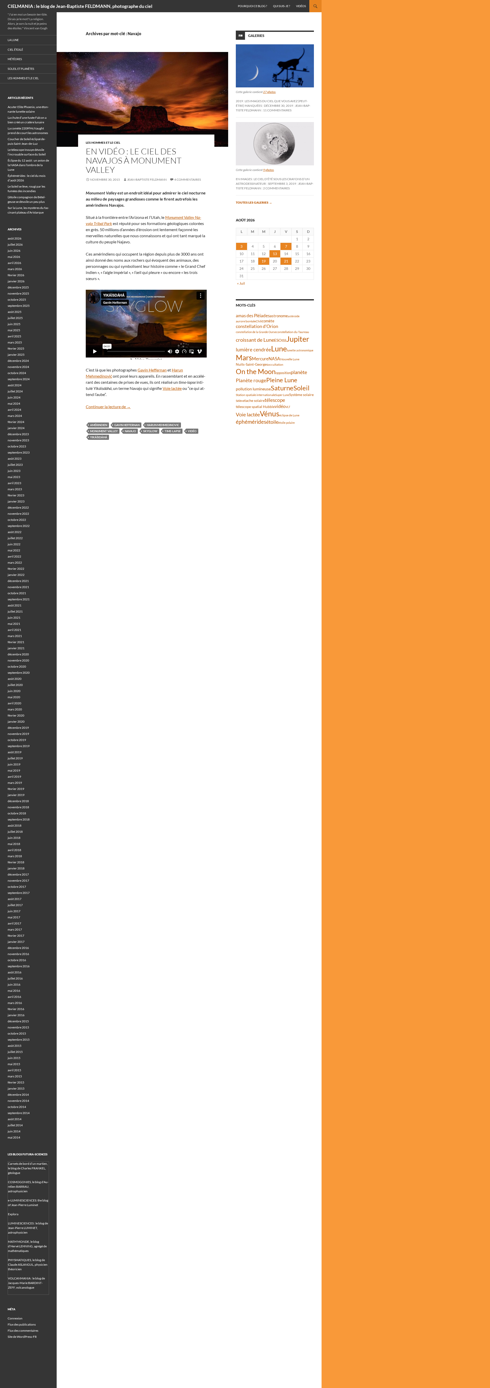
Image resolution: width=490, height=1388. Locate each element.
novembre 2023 (18, 440)
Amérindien (98, 425)
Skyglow (150, 431)
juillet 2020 (15, 685)
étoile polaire (286, 422)
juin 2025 (14, 324)
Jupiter (297, 338)
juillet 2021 (15, 611)
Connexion (15, 1318)
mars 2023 (15, 489)
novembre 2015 (18, 1027)
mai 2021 (14, 624)
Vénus (269, 413)
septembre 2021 (19, 599)
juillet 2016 (15, 978)
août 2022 (14, 532)
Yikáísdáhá (98, 437)
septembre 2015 (19, 1039)
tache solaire (254, 401)
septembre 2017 (19, 893)
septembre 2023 (19, 452)
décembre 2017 (18, 874)
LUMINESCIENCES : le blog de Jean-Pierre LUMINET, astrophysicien (28, 1227)
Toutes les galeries (254, 202)
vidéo (192, 431)
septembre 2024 (19, 379)
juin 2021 (14, 617)
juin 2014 (14, 1131)
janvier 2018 (16, 868)
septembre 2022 (19, 526)
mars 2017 (15, 929)
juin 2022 (14, 544)
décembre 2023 (18, 434)
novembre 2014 (18, 1101)
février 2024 (16, 422)
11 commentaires (277, 110)
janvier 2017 (16, 942)
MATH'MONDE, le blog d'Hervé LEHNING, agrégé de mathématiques (27, 1246)
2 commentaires (276, 188)
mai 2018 (14, 844)
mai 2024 (14, 403)
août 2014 (14, 1119)
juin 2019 (14, 764)
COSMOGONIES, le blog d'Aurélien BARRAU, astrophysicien (28, 1186)
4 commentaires (187, 179)
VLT (288, 406)
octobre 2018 (17, 813)
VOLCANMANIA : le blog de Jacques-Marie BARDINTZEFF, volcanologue (26, 1282)
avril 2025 (14, 336)
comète (268, 321)
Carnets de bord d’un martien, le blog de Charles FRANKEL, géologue (28, 1168)
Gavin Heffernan (152, 369)
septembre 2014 (19, 1113)
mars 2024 (15, 416)
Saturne (282, 388)
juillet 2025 (15, 318)
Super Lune (282, 394)
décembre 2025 (18, 287)
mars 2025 (15, 342)
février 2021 (16, 642)
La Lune (13, 40)
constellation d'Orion (257, 326)
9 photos (268, 170)
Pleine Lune (281, 380)
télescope (275, 400)
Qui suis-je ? (281, 6)
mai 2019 (14, 770)
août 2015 (14, 1046)
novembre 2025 (18, 293)
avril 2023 (14, 483)
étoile (272, 422)
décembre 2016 (18, 948)
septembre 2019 (19, 746)
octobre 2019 (17, 740)
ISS (284, 340)
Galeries (256, 35)
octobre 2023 (17, 446)
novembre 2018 (18, 807)
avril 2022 (14, 556)
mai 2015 (14, 1064)
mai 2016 (14, 991)
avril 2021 (14, 630)
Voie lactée (172, 388)
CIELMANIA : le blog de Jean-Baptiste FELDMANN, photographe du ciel (80, 6)
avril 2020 (14, 703)
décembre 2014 (18, 1094)
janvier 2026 (16, 281)
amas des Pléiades (253, 315)
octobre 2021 (17, 593)
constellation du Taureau (292, 332)
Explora (13, 1214)
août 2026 (14, 238)
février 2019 (16, 789)
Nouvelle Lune (289, 359)
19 (264, 261)
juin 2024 (14, 397)
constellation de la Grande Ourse (256, 332)
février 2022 (16, 569)
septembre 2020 (19, 673)
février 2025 (16, 348)
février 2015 (16, 1082)
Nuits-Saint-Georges (252, 364)
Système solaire (301, 394)
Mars (244, 357)
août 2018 (14, 825)
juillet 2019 (15, 758)
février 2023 (16, 495)
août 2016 (14, 972)
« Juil (241, 283)
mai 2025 (14, 330)
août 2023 (14, 458)
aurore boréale (246, 321)
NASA (274, 358)
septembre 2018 (19, 819)
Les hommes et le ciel (103, 142)
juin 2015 (14, 1058)
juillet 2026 (15, 244)
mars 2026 (15, 269)
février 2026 (16, 275)
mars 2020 (15, 709)
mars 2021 (15, 636)
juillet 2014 (15, 1125)
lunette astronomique (300, 350)
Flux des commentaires (23, 1330)
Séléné (240, 401)
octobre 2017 (17, 887)
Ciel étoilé (15, 49)
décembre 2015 (18, 1021)
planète (299, 372)
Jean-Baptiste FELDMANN (147, 179)
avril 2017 (14, 923)
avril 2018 (14, 850)
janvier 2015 (16, 1088)
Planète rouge (251, 380)
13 (275, 254)
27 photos (269, 92)
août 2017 (14, 899)
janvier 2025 (16, 354)
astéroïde (294, 316)
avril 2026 (14, 263)
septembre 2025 (19, 306)
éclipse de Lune (289, 415)
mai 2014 (14, 1137)
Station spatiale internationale (255, 395)
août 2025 (14, 312)
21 (286, 261)
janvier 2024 (16, 428)
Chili (259, 321)
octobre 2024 (17, 373)
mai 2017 (14, 917)
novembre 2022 (18, 513)
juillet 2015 (15, 1052)
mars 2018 (15, 856)
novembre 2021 (18, 587)
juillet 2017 (15, 905)
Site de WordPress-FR (22, 1337)
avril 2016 (14, 997)
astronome (279, 316)
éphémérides (251, 421)
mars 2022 (15, 562)
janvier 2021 (16, 648)
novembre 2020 (18, 660)
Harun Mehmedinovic (163, 425)
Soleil (301, 388)
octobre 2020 (17, 666)
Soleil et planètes (21, 68)
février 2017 (16, 935)
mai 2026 (14, 257)
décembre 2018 (18, 801)
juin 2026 (14, 251)
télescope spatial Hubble (255, 406)
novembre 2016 (18, 954)
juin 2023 (14, 471)
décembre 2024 (18, 361)
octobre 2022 (17, 520)
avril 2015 (14, 1070)
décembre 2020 (18, 654)
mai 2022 (14, 550)
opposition (283, 373)
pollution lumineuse (253, 388)
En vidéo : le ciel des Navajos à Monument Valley (133, 160)
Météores (15, 59)
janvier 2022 (16, 575)
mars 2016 (15, 1003)
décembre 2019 (18, 728)
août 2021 (14, 605)
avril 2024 (14, 410)
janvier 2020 (16, 721)
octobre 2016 (17, 960)
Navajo (130, 431)
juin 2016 (14, 984)
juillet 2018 (15, 832)
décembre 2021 (18, 581)
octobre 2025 (17, 299)
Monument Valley (104, 431)
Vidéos (301, 6)
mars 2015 (15, 1076)
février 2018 (16, 862)
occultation (275, 364)
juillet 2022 (15, 538)
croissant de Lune (255, 340)
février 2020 (16, 715)
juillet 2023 (15, 465)
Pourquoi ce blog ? (252, 6)
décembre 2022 (18, 507)
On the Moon (256, 371)
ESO (278, 340)
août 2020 (14, 679)
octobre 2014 (17, 1107)
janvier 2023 (16, 501)
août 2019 (14, 752)
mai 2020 (14, 697)
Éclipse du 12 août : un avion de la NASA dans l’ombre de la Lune (28, 164)
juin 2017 (14, 911)
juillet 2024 (15, 391)
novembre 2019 (18, 734)
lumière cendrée (253, 349)
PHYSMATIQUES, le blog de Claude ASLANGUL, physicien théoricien (27, 1264)
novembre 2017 (18, 880)
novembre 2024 (18, 367)
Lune (279, 348)
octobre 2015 (17, 1033)
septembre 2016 (19, 966)
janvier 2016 (16, 1015)
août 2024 (14, 385)
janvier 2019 (16, 795)
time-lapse (173, 431)
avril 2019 (14, 776)
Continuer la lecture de (108, 406)
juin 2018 (14, 838)
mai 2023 (14, 477)
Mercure (260, 358)
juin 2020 (14, 691)
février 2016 (16, 1009)
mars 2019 (15, 783)
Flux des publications (22, 1324)
